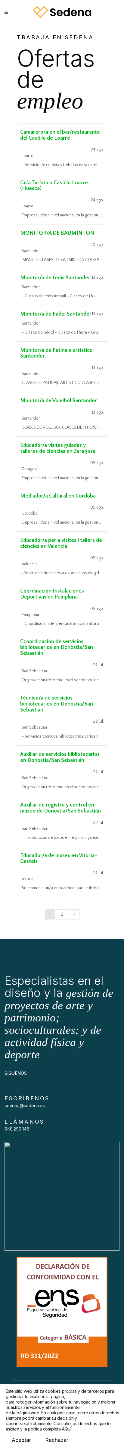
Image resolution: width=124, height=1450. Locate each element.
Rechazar (56, 1440)
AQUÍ (67, 1428)
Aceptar (21, 1440)
